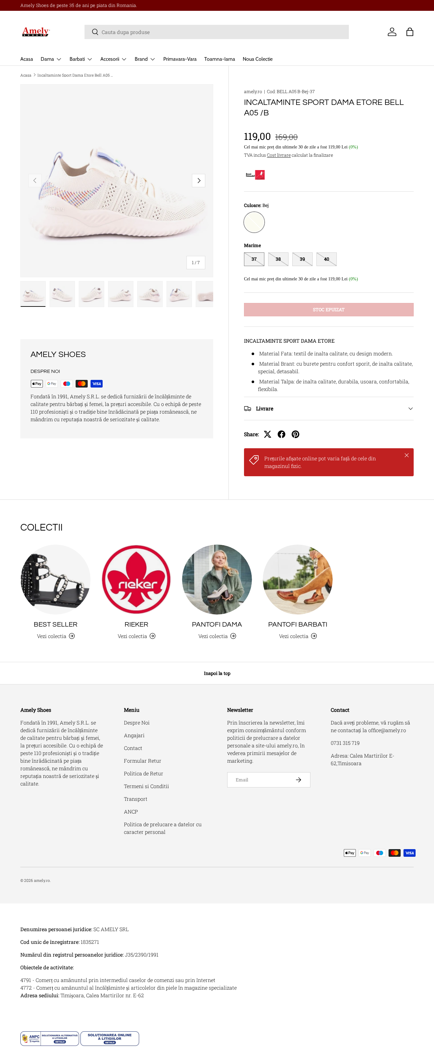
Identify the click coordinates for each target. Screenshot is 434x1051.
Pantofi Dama (217, 624)
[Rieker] (136, 580)
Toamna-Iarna (219, 59)
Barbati (77, 59)
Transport (135, 798)
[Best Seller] (56, 580)
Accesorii (109, 59)
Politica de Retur (143, 773)
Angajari (134, 735)
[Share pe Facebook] (281, 434)
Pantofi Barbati (297, 624)
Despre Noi (137, 722)
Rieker (136, 624)
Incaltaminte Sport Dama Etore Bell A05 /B (75, 75)
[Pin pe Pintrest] (295, 434)
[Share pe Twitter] (268, 434)
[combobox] (217, 32)
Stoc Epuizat (329, 309)
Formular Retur (142, 760)
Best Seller (56, 624)
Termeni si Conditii (146, 786)
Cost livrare (279, 155)
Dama (47, 59)
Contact (133, 748)
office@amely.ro (387, 730)
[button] (410, 32)
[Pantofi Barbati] (298, 580)
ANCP (131, 811)
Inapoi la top (217, 673)
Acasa (26, 59)
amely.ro (253, 91)
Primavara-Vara (180, 59)
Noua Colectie (258, 59)
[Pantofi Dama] (217, 580)
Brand (141, 59)
